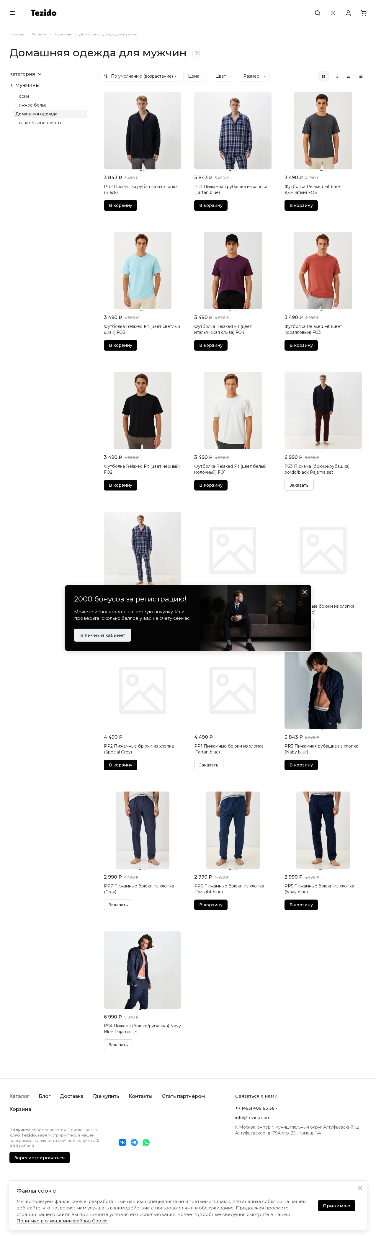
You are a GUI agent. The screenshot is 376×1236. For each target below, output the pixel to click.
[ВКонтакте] (122, 1142)
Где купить (106, 1096)
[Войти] (348, 13)
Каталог (19, 1096)
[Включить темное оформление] (333, 13)
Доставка (72, 1096)
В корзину (120, 205)
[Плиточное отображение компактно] (336, 76)
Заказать (299, 485)
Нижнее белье (31, 105)
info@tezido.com (253, 1117)
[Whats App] (146, 1142)
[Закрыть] (360, 1188)
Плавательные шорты (38, 122)
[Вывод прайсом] (361, 76)
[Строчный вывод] (348, 76)
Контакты (141, 1096)
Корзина (20, 1109)
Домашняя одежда (36, 114)
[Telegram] (134, 1142)
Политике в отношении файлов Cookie (62, 1221)
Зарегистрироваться (39, 1157)
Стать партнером (183, 1096)
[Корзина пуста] (364, 13)
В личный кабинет (102, 635)
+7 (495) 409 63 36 (254, 1108)
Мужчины (27, 85)
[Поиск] (318, 13)
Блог (44, 1096)
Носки (22, 96)
